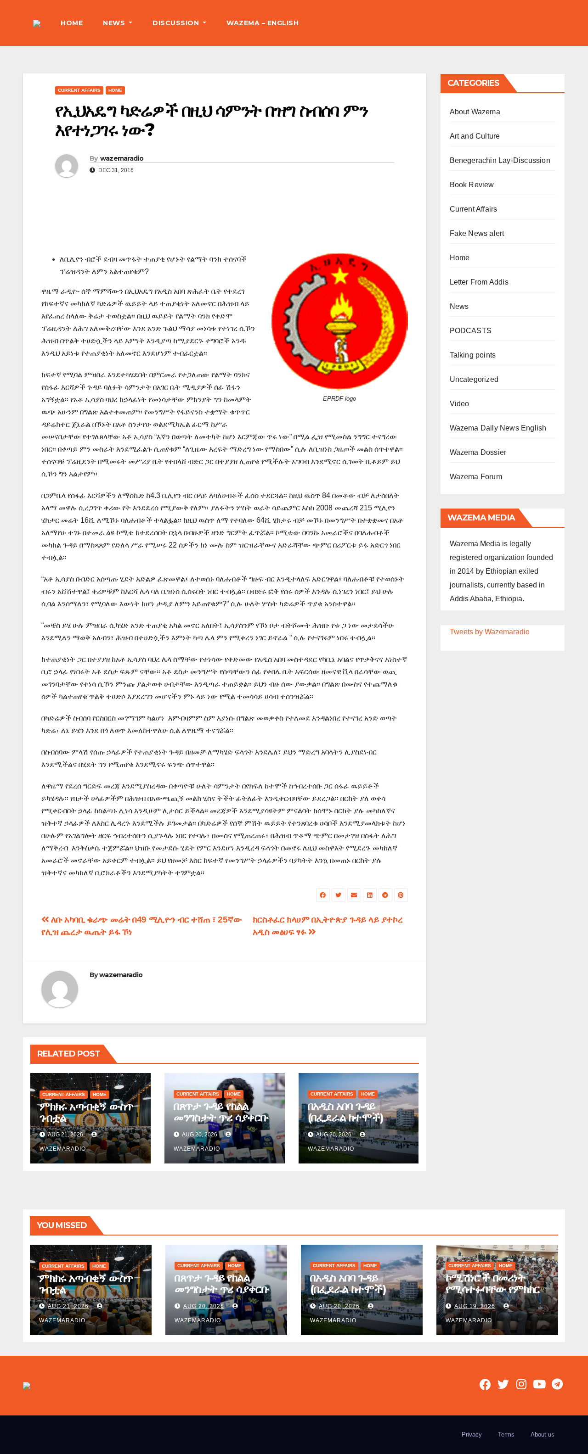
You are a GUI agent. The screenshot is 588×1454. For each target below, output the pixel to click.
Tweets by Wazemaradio (490, 632)
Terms (506, 1434)
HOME (72, 23)
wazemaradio (121, 158)
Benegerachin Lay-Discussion (500, 160)
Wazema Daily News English (498, 428)
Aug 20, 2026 (203, 1306)
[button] (557, 23)
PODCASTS (471, 331)
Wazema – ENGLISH (262, 23)
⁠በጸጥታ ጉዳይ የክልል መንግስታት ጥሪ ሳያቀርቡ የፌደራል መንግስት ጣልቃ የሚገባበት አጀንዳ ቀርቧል (222, 1123)
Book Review (472, 185)
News (459, 306)
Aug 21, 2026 (68, 1306)
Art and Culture (475, 136)
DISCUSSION (177, 23)
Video (459, 404)
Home (115, 90)
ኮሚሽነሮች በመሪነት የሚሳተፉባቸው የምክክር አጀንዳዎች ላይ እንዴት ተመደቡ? (493, 1295)
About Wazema (475, 112)
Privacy (472, 1434)
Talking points (473, 355)
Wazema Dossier (478, 452)
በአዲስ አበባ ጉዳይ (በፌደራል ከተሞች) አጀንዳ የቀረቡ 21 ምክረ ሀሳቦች (353, 1123)
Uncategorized (474, 379)
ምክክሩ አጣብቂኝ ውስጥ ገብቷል (86, 1112)
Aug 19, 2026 (474, 1306)
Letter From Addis (479, 282)
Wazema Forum (476, 477)
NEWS (115, 23)
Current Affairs (79, 90)
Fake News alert (477, 233)
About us (542, 1434)
